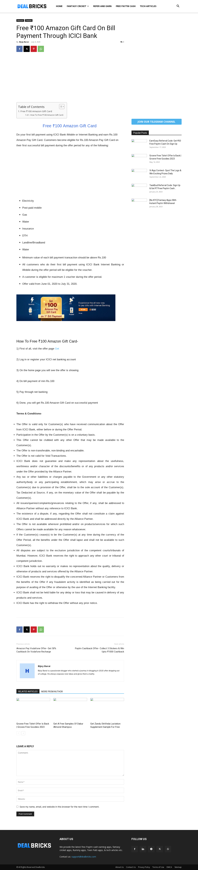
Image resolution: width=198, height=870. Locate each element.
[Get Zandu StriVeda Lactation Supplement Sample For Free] (107, 709)
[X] (27, 49)
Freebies (29, 20)
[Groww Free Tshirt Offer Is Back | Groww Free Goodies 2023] (33, 709)
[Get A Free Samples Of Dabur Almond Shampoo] (70, 709)
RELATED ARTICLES (28, 691)
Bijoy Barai (24, 42)
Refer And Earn (102, 6)
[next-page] (23, 733)
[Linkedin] (143, 849)
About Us (119, 867)
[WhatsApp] (41, 49)
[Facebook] (19, 49)
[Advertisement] (70, 79)
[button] (178, 6)
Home (59, 6)
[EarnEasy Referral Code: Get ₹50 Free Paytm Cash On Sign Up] (139, 144)
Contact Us (131, 867)
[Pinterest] (34, 49)
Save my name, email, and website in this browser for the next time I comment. (59, 806)
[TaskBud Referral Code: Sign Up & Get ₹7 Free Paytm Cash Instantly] (139, 189)
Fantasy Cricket (76, 6)
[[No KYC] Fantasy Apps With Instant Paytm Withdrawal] (139, 204)
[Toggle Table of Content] (60, 106)
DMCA (169, 867)
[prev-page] (18, 733)
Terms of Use (158, 867)
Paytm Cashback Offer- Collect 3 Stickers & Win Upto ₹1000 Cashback (99, 650)
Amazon (20, 20)
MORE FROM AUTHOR (52, 691)
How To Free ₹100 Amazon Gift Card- (47, 115)
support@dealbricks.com (83, 856)
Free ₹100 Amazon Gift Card (36, 111)
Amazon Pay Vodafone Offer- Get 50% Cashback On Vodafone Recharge (36, 650)
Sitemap (178, 867)
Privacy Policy (144, 867)
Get (57, 348)
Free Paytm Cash (126, 6)
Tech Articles (148, 6)
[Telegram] (151, 849)
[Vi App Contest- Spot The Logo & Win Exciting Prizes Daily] (139, 174)
